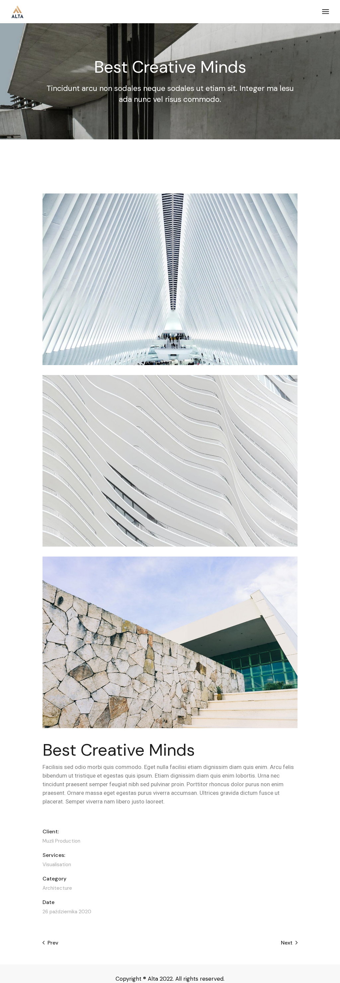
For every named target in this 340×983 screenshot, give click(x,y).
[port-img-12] (170, 461)
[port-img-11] (170, 642)
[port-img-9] (170, 279)
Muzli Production (61, 841)
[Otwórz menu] (325, 11)
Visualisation (56, 864)
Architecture (57, 888)
